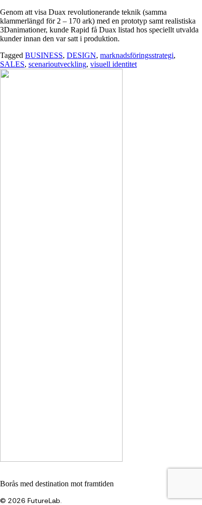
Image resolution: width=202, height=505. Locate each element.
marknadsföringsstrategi (137, 55)
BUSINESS (44, 55)
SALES (12, 64)
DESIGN (81, 55)
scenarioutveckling (57, 64)
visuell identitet (113, 64)
